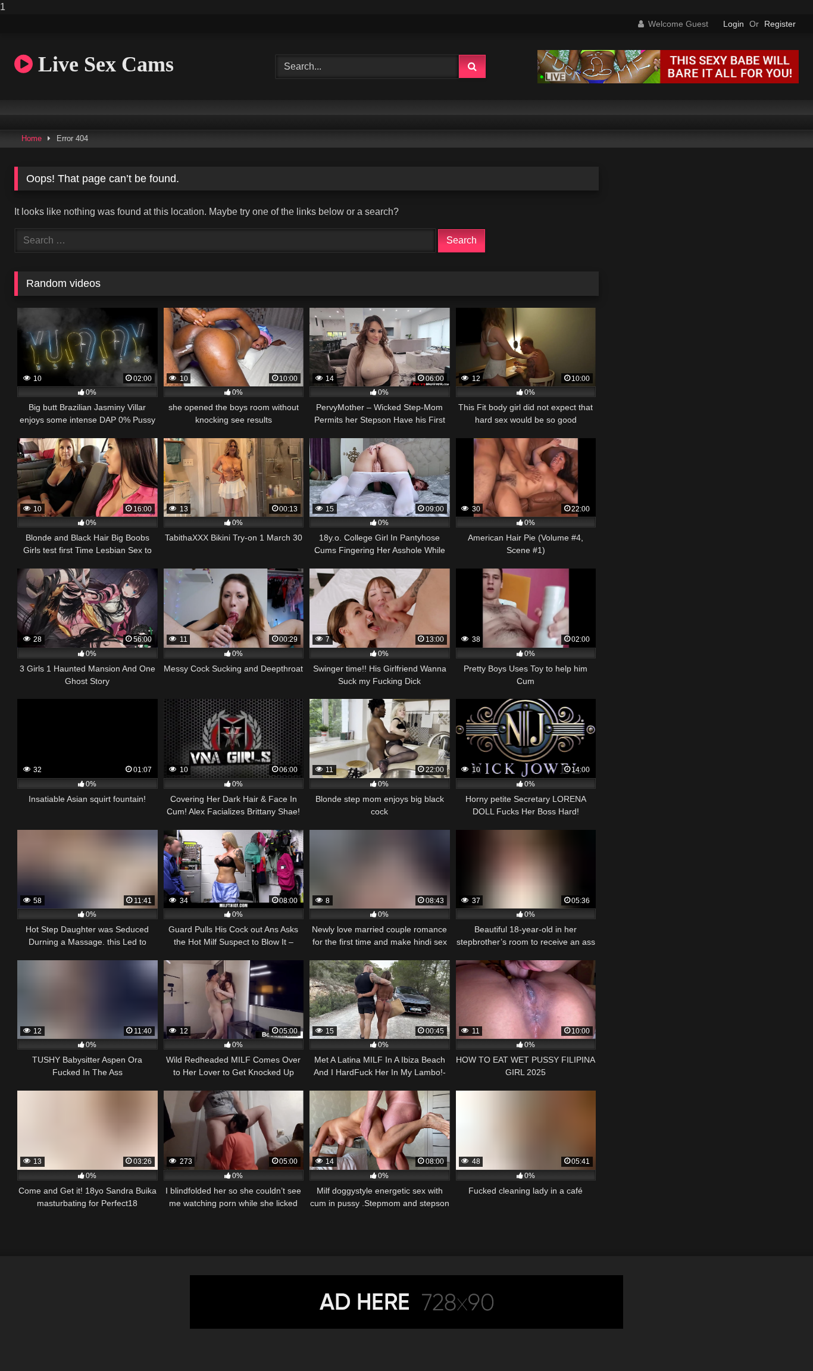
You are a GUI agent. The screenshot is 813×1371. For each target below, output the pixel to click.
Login (733, 24)
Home (31, 138)
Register (780, 24)
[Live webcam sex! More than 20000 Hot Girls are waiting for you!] (668, 80)
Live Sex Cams (103, 64)
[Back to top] (776, 1338)
